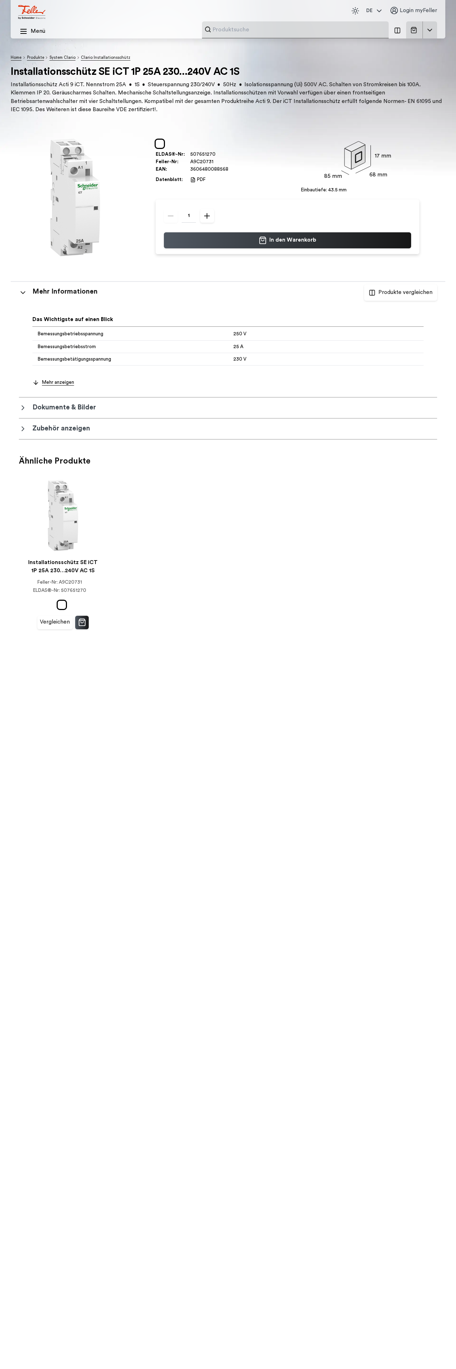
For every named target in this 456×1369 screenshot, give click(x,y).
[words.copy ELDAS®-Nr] (219, 154)
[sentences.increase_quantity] (207, 216)
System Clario (63, 58)
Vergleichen (55, 622)
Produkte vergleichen (405, 292)
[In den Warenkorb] (82, 622)
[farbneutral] (161, 143)
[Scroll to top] (436, 1350)
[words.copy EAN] (231, 169)
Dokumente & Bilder (64, 407)
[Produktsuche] (207, 29)
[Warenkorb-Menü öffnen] (430, 30)
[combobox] (298, 29)
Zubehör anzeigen (61, 428)
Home (16, 58)
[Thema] (355, 10)
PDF (201, 179)
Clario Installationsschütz (105, 58)
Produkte (35, 58)
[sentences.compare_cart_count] (397, 29)
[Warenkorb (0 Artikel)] (415, 30)
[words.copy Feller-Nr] (216, 162)
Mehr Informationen (65, 291)
